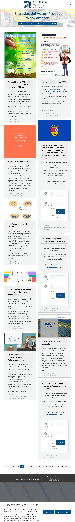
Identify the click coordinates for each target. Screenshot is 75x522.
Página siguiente (63, 466)
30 (31, 466)
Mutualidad (17, 396)
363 (39, 466)
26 (13, 466)
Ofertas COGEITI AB (57, 308)
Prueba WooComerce (43, 15)
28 (22, 466)
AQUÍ (27, 515)
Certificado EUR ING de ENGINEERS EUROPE (18, 225)
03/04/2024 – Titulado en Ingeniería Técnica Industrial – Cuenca (54, 386)
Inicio (20, 23)
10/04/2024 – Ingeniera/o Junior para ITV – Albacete (53, 240)
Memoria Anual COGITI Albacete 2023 (52, 342)
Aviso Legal (19, 479)
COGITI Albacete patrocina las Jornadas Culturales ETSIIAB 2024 (19, 292)
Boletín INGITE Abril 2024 (18, 161)
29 (26, 466)
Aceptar (48, 512)
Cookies (44, 479)
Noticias (19, 119)
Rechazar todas (63, 512)
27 (18, 466)
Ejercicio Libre (48, 227)
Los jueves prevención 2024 (54, 82)
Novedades (56, 227)
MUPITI (11, 396)
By (16, 121)
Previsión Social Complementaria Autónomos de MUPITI (17, 357)
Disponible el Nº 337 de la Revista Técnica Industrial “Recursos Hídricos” (19, 84)
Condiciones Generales (30, 479)
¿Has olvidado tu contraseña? (55, 215)
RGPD (40, 479)
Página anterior (50, 466)
